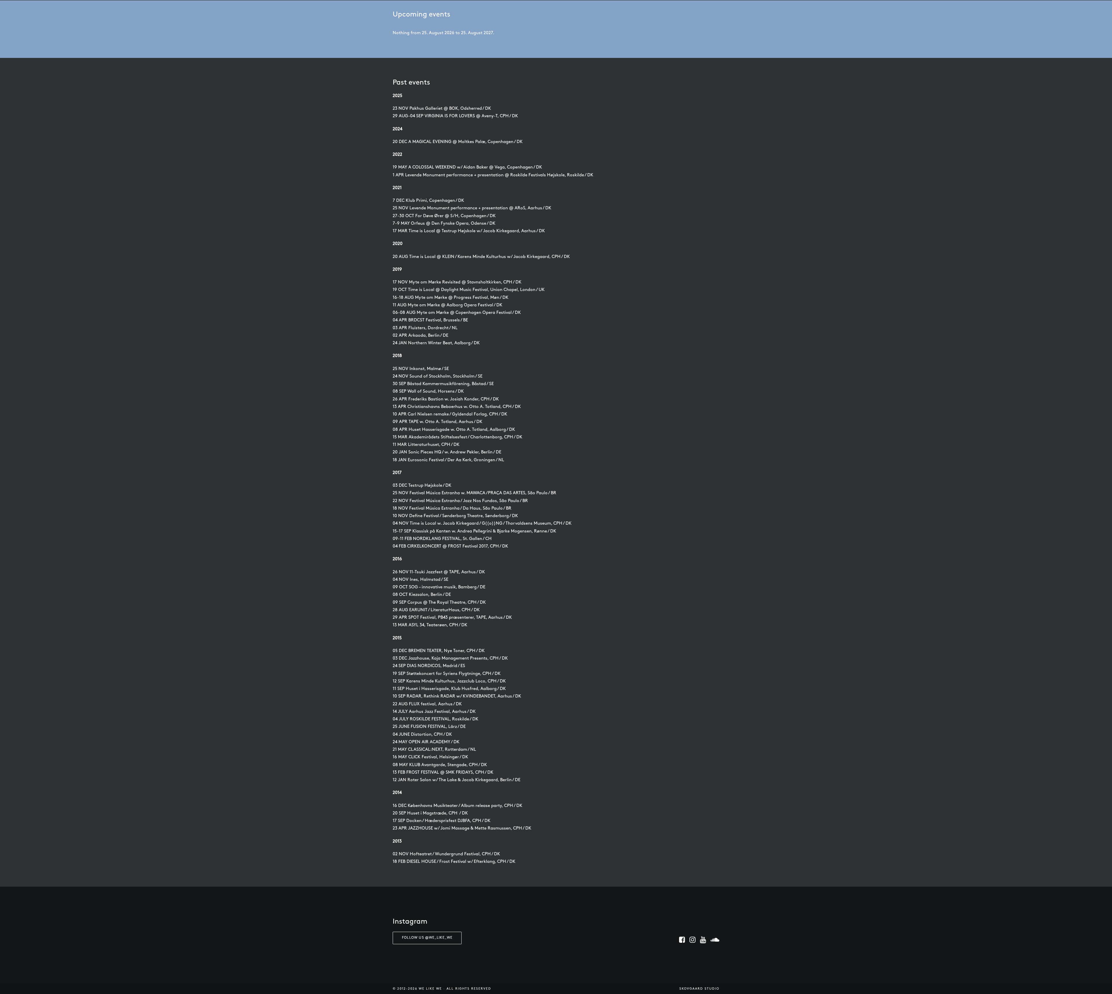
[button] (682, 942)
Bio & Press (482, 13)
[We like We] (546, 13)
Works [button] (621, 13)
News (454, 13)
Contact (653, 13)
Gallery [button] (589, 13)
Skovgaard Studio (699, 989)
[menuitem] (454, 13)
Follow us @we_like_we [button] (427, 938)
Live (509, 13)
